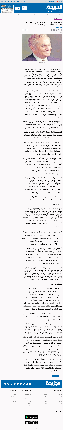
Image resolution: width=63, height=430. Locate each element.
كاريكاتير (30, 405)
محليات (35, 14)
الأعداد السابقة (13, 396)
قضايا (30, 401)
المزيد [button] (2, 14)
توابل (24, 14)
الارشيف (18, 8)
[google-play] (31, 416)
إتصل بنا (14, 394)
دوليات (18, 14)
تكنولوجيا (30, 403)
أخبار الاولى (60, 398)
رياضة (13, 14)
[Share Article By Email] (58, 29)
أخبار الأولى (47, 14)
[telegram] (11, 1)
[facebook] (18, 1)
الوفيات (30, 408)
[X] (14, 1)
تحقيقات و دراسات (28, 398)
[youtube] (21, 1)
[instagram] (24, 1)
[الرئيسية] (54, 7)
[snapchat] (5, 1)
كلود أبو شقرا (55, 375)
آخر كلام (7, 14)
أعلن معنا (14, 401)
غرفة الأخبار (59, 14)
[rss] (27, 1)
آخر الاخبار (60, 394)
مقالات (40, 14)
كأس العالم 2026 (28, 394)
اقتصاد (29, 14)
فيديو (53, 14)
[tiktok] (8, 1)
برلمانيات (45, 394)
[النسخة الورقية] (7, 8)
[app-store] (31, 421)
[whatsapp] (2, 1)
